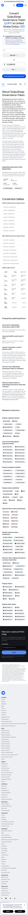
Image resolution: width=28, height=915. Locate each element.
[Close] (24, 905)
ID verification (5, 770)
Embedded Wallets (6, 837)
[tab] (3, 84)
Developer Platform (6, 830)
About (3, 699)
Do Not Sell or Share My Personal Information (13, 723)
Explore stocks (5, 732)
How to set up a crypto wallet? (9, 754)
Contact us (4, 766)
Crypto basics (5, 739)
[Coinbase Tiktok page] (14, 898)
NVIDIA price (4, 888)
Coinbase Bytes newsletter (8, 737)
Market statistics (6, 735)
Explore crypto (5, 730)
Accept (20, 911)
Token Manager (5, 810)
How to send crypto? (6, 757)
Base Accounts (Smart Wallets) (9, 839)
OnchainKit (4, 850)
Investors (4, 712)
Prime (3, 815)
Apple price (4, 890)
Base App (3, 788)
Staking (3, 817)
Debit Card (4, 797)
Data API (3, 852)
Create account (5, 768)
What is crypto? (5, 750)
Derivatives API (5, 872)
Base (2, 833)
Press (2, 708)
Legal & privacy (5, 717)
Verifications (4, 855)
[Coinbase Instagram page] (10, 898)
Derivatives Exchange (7, 824)
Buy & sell (4, 786)
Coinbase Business (6, 806)
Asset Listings (5, 804)
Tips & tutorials (5, 741)
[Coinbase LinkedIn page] (6, 898)
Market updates (5, 746)
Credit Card (4, 794)
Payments (4, 808)
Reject (8, 911)
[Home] (2, 5)
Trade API (4, 846)
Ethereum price (5, 879)
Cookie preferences (6, 721)
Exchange (4, 819)
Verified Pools (5, 826)
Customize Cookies (18, 907)
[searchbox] (14, 70)
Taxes (2, 759)
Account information (7, 772)
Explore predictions (6, 799)
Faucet (3, 863)
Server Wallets (5, 835)
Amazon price (5, 895)
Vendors (3, 715)
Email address (5, 644)
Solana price (4, 881)
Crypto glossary (5, 743)
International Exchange (7, 821)
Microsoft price (5, 893)
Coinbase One (5, 790)
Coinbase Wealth (6, 792)
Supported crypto (6, 779)
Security (3, 710)
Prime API (4, 870)
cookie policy (9, 904)
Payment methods (6, 774)
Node (2, 857)
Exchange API (5, 866)
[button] (25, 5)
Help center (4, 763)
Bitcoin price (4, 877)
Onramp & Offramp (6, 841)
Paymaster (4, 848)
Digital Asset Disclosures (8, 726)
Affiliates (3, 704)
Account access (5, 777)
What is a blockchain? (7, 752)
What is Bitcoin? (5, 748)
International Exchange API (8, 868)
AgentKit (3, 859)
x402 (2, 844)
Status (3, 781)
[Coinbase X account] (1, 898)
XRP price (4, 884)
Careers (3, 701)
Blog (2, 706)
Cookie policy (5, 719)
